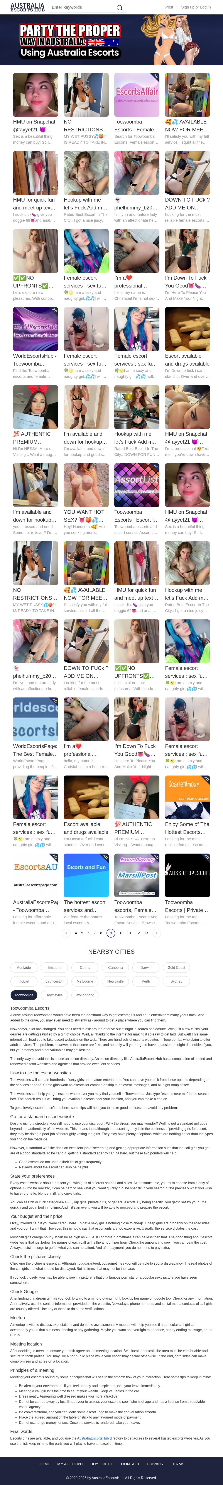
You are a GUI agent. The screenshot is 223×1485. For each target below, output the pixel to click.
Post (169, 7)
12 (138, 933)
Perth (146, 981)
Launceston (55, 981)
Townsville (54, 995)
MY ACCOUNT (70, 1464)
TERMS (177, 1464)
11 (130, 933)
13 (146, 933)
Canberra (115, 967)
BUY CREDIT (102, 1464)
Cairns (85, 967)
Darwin (146, 967)
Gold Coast (176, 967)
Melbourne (85, 981)
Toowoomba (24, 995)
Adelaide (24, 967)
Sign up (187, 7)
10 (121, 933)
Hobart (24, 981)
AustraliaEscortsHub (93, 1438)
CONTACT (130, 1464)
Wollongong (85, 995)
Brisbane (54, 967)
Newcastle (115, 981)
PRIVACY (155, 1464)
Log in (205, 7)
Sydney (176, 981)
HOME (44, 1464)
